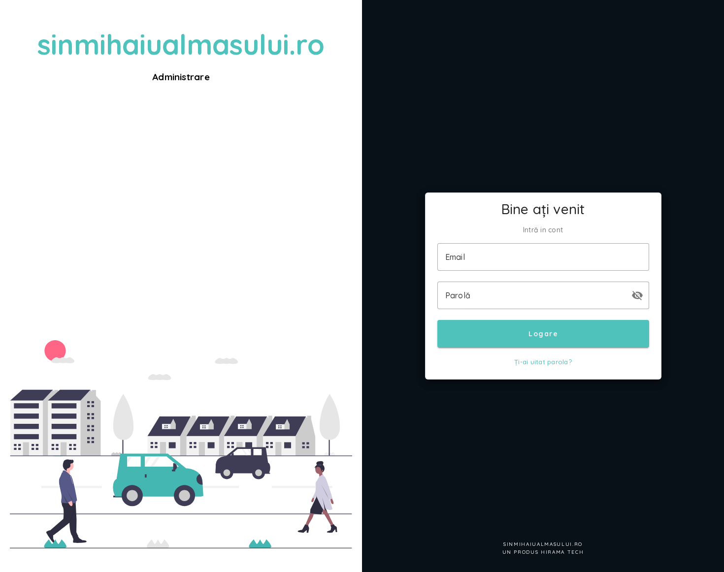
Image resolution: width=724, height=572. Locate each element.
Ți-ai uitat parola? (543, 362)
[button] (637, 295)
